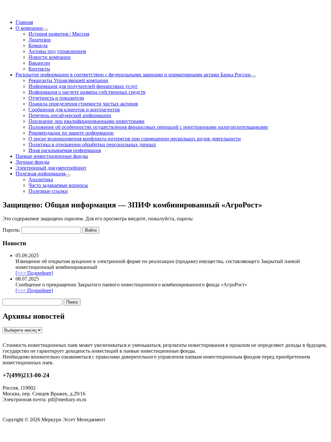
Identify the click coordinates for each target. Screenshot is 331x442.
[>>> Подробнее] (34, 273)
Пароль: (12, 230)
